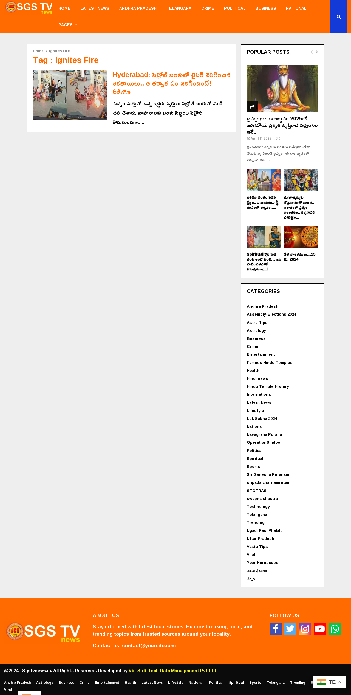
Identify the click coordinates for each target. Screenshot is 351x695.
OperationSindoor (264, 442)
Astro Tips (257, 322)
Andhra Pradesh (138, 8)
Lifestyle (255, 410)
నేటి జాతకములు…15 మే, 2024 (299, 256)
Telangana (178, 8)
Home (64, 8)
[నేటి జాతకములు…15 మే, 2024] (301, 237)
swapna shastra (262, 498)
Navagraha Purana (264, 434)
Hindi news (257, 378)
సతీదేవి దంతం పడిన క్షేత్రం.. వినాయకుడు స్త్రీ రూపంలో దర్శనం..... (263, 202)
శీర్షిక (251, 578)
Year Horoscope (262, 562)
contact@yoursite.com (149, 645)
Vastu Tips (257, 546)
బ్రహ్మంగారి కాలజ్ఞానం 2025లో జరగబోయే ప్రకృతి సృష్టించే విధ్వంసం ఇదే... (282, 125)
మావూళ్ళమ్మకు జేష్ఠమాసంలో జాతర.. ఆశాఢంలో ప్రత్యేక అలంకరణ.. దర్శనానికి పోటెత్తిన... (299, 207)
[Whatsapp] (335, 629)
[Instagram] (305, 629)
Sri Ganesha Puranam (268, 474)
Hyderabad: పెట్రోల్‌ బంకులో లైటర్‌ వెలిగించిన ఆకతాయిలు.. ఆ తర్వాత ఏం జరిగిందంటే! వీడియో (171, 83)
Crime (207, 8)
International (259, 394)
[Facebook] (276, 629)
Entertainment (261, 354)
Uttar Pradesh (260, 538)
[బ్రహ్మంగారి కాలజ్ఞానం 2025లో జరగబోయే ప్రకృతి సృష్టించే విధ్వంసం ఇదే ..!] (282, 88)
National (296, 8)
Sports (253, 466)
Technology (258, 506)
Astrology (256, 330)
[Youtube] (320, 629)
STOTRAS (257, 490)
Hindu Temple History (268, 386)
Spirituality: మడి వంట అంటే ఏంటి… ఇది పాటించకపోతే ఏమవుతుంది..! (264, 261)
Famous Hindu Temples (270, 362)
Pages (65, 24)
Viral (251, 554)
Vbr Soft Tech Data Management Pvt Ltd (172, 670)
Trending (256, 522)
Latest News (94, 8)
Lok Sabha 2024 (262, 418)
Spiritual (255, 458)
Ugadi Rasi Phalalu (265, 530)
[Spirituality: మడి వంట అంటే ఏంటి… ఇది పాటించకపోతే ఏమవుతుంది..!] (264, 237)
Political (235, 8)
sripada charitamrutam (268, 482)
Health (253, 370)
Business (266, 8)
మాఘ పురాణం (257, 570)
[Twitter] (290, 629)
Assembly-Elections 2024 (271, 314)
